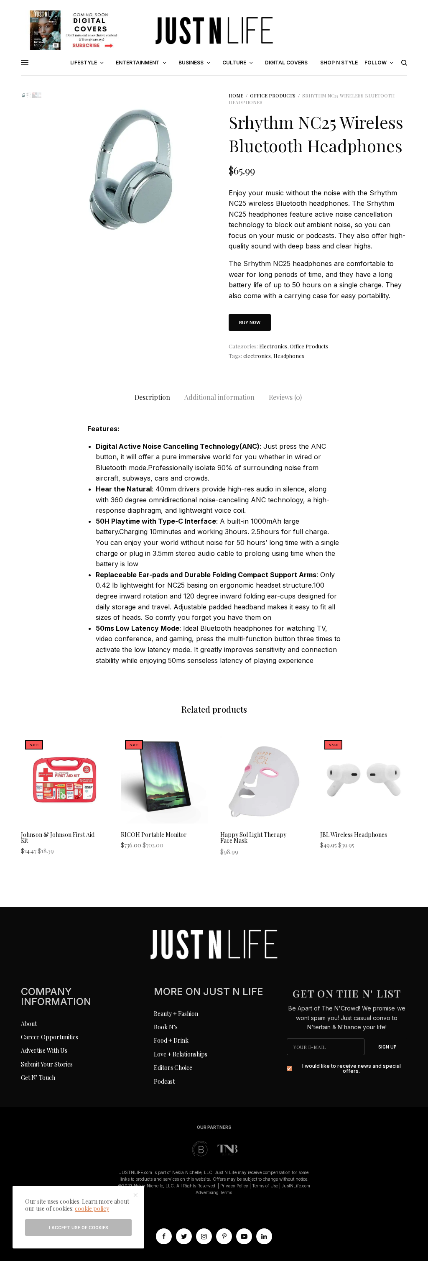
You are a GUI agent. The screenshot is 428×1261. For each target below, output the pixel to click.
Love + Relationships (180, 1054)
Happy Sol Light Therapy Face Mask (253, 837)
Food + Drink (171, 1040)
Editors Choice (173, 1068)
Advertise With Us (44, 1050)
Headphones (288, 355)
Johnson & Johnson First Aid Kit (57, 837)
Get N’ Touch (38, 1078)
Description (152, 397)
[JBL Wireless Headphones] (364, 780)
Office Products (273, 95)
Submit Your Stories (47, 1064)
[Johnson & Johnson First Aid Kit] (64, 780)
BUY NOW (249, 322)
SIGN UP (387, 1046)
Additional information (219, 397)
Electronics (273, 346)
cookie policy (92, 1208)
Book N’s (166, 1027)
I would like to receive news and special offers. (351, 1069)
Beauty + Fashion (176, 1014)
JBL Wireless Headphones (353, 835)
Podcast (164, 1081)
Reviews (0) (285, 397)
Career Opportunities (49, 1037)
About (29, 1024)
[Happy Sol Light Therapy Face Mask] (264, 780)
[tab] (152, 397)
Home (236, 95)
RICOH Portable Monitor (154, 835)
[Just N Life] (214, 30)
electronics (257, 355)
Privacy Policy (234, 1185)
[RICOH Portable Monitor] (164, 780)
